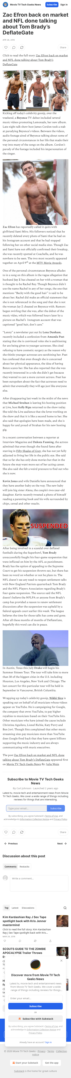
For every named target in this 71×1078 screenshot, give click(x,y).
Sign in (64, 4)
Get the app (51, 1062)
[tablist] (17, 866)
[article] (35, 929)
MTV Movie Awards (48, 263)
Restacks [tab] (24, 866)
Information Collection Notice (41, 1029)
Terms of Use (51, 1026)
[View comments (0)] (14, 47)
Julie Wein (52, 764)
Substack (19, 1071)
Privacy (41, 1051)
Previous (13, 843)
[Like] (6, 47)
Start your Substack (27, 1062)
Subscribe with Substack (38, 1018)
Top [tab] (6, 907)
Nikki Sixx (56, 698)
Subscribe (52, 4)
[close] (61, 960)
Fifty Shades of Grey (28, 451)
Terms (50, 1051)
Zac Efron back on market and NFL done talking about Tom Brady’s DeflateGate (35, 60)
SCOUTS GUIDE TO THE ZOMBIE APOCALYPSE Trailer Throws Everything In (24, 952)
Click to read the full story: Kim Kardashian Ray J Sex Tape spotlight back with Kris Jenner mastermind (27, 931)
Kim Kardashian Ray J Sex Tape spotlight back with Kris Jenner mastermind (24, 921)
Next (60, 843)
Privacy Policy (35, 1032)
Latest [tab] (15, 907)
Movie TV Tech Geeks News (23, 764)
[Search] (65, 908)
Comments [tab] (10, 866)
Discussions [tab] (28, 907)
